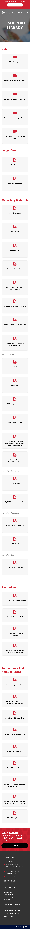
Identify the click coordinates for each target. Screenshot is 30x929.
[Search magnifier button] (21, 5)
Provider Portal (11, 2)
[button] (27, 12)
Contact (22, 2)
